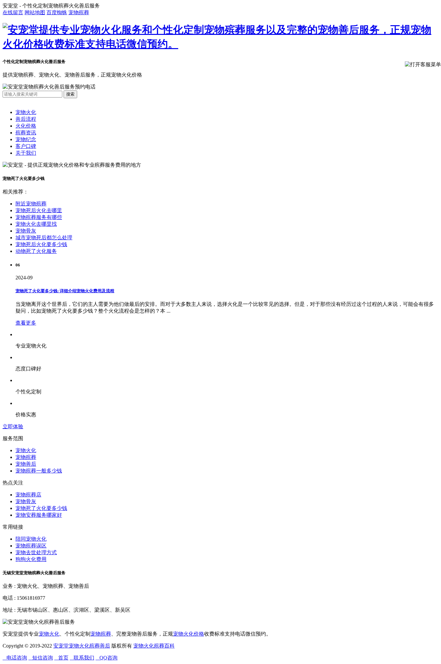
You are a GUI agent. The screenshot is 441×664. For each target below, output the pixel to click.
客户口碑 (25, 146)
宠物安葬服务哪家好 (38, 515)
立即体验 (13, 426)
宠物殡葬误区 (30, 545)
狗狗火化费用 (30, 559)
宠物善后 (25, 464)
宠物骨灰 (25, 230)
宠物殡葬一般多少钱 (38, 470)
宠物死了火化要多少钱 (41, 508)
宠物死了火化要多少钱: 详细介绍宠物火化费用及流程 (64, 290)
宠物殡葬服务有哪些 (38, 217)
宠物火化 (25, 112)
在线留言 (13, 12)
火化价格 (25, 126)
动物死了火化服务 (36, 251)
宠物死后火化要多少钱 (41, 244)
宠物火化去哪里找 (36, 224)
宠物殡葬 (78, 12)
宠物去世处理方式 (36, 552)
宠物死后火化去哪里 (38, 210)
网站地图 (35, 12)
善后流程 (25, 119)
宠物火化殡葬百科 (154, 645)
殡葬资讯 (25, 132)
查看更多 (25, 323)
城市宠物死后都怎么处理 (43, 237)
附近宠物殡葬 (30, 203)
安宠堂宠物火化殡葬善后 (81, 645)
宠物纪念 (25, 139)
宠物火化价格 (188, 634)
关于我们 (25, 153)
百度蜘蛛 (56, 12)
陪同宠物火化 (30, 539)
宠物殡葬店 (28, 494)
